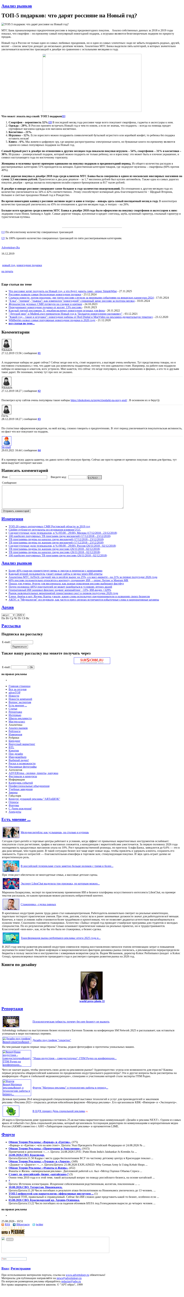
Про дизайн (16, 753)
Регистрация (21, 1268)
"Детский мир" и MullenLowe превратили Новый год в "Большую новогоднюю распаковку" (65, 313)
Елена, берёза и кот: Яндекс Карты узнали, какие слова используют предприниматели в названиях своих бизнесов (79, 596)
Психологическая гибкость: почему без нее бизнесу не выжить (71, 1021)
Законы (13, 792)
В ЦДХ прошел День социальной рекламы (59, 1111)
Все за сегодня (17, 689)
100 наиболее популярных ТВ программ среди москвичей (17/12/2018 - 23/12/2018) (60, 536)
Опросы (14, 802)
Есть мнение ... (18, 705)
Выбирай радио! (19, 760)
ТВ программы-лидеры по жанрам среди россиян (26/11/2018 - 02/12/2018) (54, 548)
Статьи (13, 708)
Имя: (5, 477)
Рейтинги (14, 731)
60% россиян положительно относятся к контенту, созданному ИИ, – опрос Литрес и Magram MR (68, 580)
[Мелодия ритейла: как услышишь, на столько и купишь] (11, 837)
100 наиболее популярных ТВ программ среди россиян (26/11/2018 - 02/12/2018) (58, 555)
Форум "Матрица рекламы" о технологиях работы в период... (70, 1087)
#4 (39, 450)
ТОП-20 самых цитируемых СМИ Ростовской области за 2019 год (49, 526)
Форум (8, 1134)
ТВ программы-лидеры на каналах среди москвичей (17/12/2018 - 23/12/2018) (56, 539)
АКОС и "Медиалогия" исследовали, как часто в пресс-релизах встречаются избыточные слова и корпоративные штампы (84, 599)
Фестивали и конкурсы (23, 776)
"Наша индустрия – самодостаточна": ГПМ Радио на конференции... (75, 1058)
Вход (5, 1268)
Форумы (14, 805)
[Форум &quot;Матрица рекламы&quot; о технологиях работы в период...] (17, 1094)
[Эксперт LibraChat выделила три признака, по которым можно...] (11, 889)
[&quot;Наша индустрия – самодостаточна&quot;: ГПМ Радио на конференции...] (17, 1064)
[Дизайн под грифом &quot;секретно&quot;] (17, 1041)
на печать (7, 271)
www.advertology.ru (77, 1274)
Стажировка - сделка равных (38, 904)
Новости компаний (20, 699)
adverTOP (14, 692)
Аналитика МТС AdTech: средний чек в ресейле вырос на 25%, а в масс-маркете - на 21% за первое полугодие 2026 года (83, 577)
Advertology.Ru (10, 247)
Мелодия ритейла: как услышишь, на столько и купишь (55, 832)
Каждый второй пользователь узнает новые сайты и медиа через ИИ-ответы (55, 573)
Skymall (6, 447)
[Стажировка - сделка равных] (11, 909)
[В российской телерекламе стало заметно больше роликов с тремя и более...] (11, 871)
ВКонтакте (23, 1224)
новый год (8, 265)
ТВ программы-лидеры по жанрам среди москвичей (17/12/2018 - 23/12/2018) (56, 542)
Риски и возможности (22, 763)
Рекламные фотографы (23, 766)
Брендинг (14, 740)
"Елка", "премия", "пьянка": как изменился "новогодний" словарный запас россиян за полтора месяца (72, 300)
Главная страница (19, 686)
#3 (39, 419)
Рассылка (11, 625)
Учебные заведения (21, 789)
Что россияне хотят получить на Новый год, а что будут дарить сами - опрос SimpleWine (63, 291)
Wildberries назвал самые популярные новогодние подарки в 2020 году (52, 320)
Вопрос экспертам (20, 702)
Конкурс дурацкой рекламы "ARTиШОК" (34, 798)
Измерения (12, 518)
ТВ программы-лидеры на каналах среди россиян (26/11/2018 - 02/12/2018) (54, 552)
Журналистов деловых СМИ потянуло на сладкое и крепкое (45, 304)
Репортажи (15, 711)
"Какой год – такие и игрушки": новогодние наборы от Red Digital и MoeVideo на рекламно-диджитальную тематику (81, 316)
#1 (39, 353)
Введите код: (59, 477)
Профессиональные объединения (29, 786)
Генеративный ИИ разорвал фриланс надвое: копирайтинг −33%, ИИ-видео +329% (60, 589)
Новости (14, 695)
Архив (7, 607)
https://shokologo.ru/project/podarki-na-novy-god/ (99, 400)
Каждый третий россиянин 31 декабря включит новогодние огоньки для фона (57, 310)
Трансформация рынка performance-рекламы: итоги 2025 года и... (61, 937)
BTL (11, 747)
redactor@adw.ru (71, 1281)
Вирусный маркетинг (22, 744)
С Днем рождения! (20, 808)
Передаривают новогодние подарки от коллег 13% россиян (45, 307)
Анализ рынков (16, 6)
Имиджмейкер (17, 757)
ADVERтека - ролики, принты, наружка (33, 773)
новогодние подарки (29, 265)
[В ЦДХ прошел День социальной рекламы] (11, 1116)
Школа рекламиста (20, 718)
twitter (39, 1224)
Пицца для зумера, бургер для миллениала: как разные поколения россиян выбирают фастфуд (66, 583)
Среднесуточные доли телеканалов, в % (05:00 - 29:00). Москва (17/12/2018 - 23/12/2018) (63, 532)
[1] (3, 232)
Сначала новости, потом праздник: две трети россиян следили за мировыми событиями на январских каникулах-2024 (81, 297)
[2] (3, 238)
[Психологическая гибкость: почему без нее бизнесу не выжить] (11, 1027)
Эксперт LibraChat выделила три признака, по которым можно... (60, 883)
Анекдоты (15, 811)
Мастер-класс (17, 721)
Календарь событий (21, 782)
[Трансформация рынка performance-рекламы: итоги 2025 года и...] (11, 943)
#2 (39, 390)
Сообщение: (10, 482)
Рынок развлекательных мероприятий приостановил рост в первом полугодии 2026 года (63, 593)
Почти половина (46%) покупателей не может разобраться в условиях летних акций (60, 586)
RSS (7, 1224)
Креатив (14, 750)
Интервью (15, 715)
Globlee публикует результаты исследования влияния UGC (45, 529)
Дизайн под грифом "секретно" (52, 1040)
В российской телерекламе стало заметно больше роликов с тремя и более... (67, 866)
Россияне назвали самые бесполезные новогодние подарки (45, 294)
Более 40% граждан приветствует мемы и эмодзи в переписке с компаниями (55, 570)
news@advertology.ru (69, 1278)
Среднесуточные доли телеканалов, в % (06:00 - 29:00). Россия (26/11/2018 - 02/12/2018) (62, 545)
